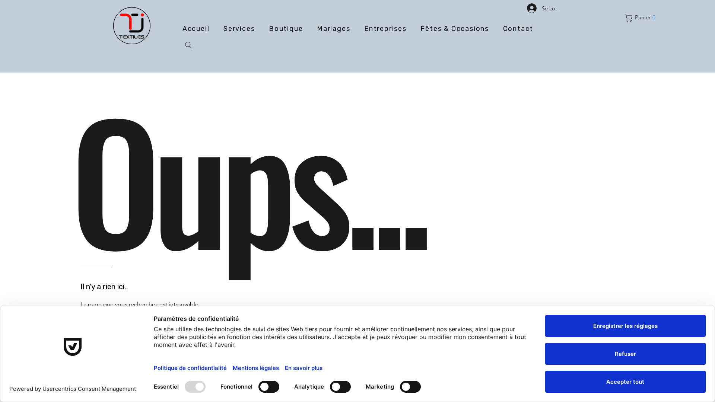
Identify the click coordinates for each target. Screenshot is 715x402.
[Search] (188, 45)
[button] (642, 18)
